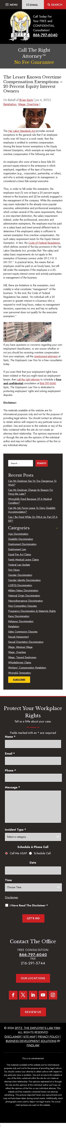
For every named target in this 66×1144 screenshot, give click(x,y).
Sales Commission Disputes (23, 632)
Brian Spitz (26, 100)
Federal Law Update (19, 565)
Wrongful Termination (19, 673)
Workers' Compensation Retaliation (27, 668)
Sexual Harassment (18, 637)
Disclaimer (11, 897)
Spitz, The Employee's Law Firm (37, 1028)
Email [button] (34, 4)
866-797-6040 (45, 35)
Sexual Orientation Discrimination (25, 642)
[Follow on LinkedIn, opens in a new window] (33, 995)
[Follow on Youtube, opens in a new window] (43, 995)
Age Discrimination (18, 534)
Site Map (29, 1037)
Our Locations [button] (33, 978)
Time (8, 880)
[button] (11, 3)
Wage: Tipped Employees (22, 657)
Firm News (14, 570)
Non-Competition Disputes (22, 606)
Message (12, 787)
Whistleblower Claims (19, 662)
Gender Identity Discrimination (24, 580)
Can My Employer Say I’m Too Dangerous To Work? (32, 483)
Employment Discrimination (22, 544)
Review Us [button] (33, 1012)
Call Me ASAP (18, 853)
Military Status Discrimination (23, 590)
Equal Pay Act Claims (19, 554)
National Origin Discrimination (24, 595)
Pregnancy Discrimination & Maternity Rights (32, 611)
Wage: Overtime (28, 104)
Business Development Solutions (31, 1041)
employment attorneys (46, 356)
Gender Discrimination (20, 575)
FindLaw (33, 1045)
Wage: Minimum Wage (20, 647)
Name (10, 736)
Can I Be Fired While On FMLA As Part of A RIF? (33, 519)
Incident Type (15, 829)
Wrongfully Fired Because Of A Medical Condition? (30, 501)
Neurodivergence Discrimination (25, 601)
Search (56, 5)
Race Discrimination (18, 616)
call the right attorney (28, 379)
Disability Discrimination (20, 539)
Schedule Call (42, 853)
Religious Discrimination (20, 621)
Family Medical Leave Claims (23, 559)
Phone (10, 770)
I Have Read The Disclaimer (29, 905)
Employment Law (17, 549)
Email (10, 753)
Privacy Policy (48, 1037)
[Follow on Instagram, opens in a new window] (53, 995)
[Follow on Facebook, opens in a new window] (13, 995)
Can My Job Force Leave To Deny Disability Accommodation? (31, 510)
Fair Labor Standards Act (21, 131)
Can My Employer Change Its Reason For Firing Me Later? (30, 492)
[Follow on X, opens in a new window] (23, 995)
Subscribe (19, 679)
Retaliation (9, 104)
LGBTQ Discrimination (20, 585)
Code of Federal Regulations (44, 243)
